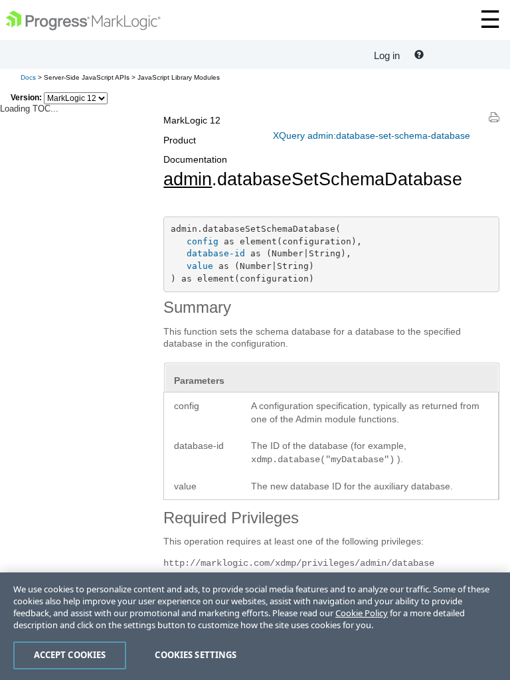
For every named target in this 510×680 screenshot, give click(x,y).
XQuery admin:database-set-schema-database (371, 135)
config (202, 241)
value (200, 266)
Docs (28, 77)
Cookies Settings (195, 655)
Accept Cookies (70, 655)
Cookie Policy (361, 613)
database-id (216, 253)
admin (187, 179)
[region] (255, 626)
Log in (387, 55)
